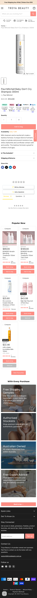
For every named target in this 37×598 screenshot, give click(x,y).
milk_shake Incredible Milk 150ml (8, 349)
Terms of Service (15, 589)
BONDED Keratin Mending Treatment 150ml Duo (9, 254)
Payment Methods (18, 592)
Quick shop (9, 267)
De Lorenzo (6, 307)
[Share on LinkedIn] (10, 167)
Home (3, 26)
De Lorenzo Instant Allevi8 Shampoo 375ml (9, 303)
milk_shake (6, 353)
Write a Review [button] (19, 187)
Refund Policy (27, 589)
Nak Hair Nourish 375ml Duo (27, 302)
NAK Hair (23, 305)
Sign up (30, 536)
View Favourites (18, 373)
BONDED (5, 259)
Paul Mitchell (8, 95)
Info (5, 110)
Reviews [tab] (6, 196)
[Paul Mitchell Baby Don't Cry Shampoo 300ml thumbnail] (3, 81)
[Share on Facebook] (2, 167)
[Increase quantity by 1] (19, 119)
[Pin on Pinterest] (14, 167)
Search (5, 589)
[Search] (33, 13)
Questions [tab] (19, 196)
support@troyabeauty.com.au (11, 556)
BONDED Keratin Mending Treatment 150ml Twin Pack (27, 254)
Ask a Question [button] (19, 192)
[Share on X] (6, 167)
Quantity (4, 115)
